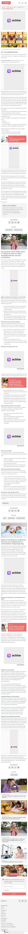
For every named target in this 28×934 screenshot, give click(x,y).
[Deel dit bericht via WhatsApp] (15, 222)
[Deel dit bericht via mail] (18, 222)
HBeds (24, 535)
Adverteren (3, 913)
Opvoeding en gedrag (6, 794)
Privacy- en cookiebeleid (6, 923)
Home (3, 7)
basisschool (5, 201)
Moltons (3, 609)
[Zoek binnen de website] (19, 3)
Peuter (4, 518)
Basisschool (20, 7)
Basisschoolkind (9, 229)
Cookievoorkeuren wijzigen (7, 925)
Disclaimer (3, 921)
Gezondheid (11, 624)
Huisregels (3, 920)
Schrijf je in (14, 893)
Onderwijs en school (11, 7)
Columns (3, 912)
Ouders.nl (4, 901)
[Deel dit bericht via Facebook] (9, 222)
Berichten (3, 915)
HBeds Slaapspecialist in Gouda (9, 634)
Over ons (3, 916)
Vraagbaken (4, 910)
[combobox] (14, 886)
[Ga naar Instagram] (25, 901)
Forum (2, 908)
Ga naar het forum (13, 874)
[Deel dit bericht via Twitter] (12, 222)
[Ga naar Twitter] (22, 901)
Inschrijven (4, 929)
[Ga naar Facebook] (19, 901)
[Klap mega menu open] (25, 3)
